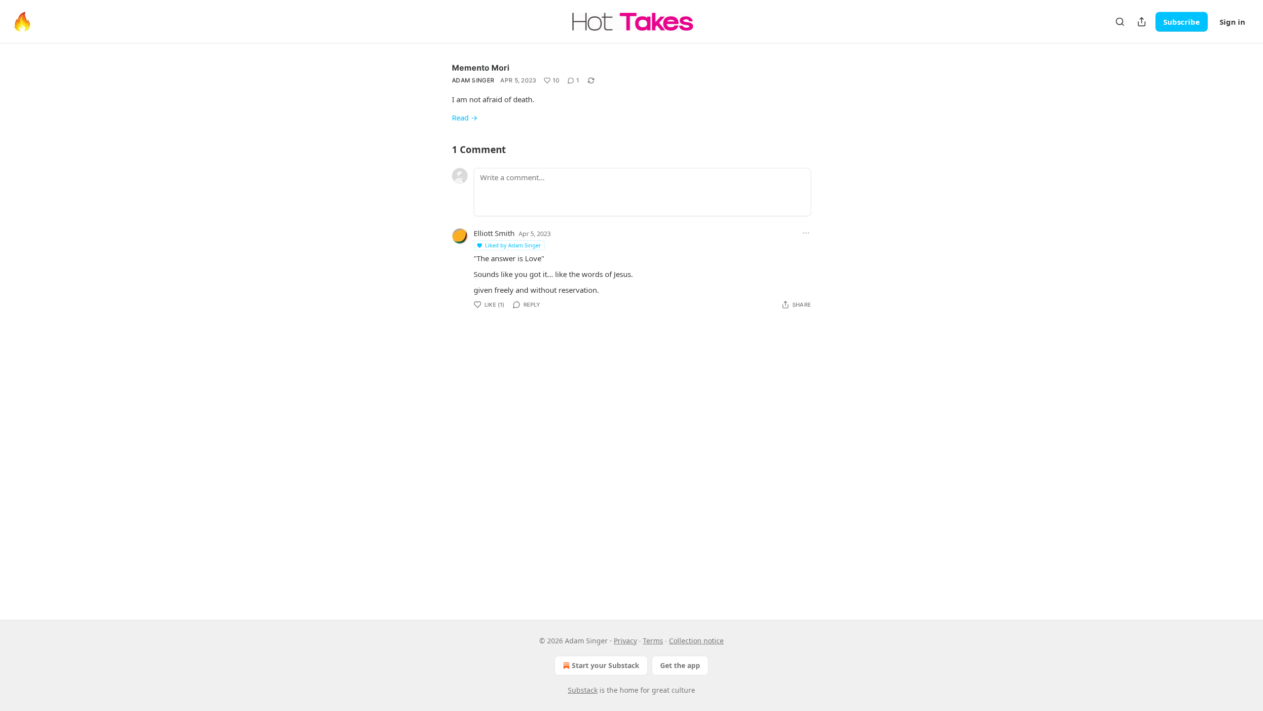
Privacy (625, 640)
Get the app (680, 665)
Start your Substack (605, 665)
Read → (465, 117)
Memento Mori (480, 68)
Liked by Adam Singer (513, 245)
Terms (653, 640)
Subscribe (1181, 22)
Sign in (1232, 22)
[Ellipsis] (806, 233)
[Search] (1120, 22)
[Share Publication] (1142, 22)
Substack (582, 690)
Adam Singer (473, 80)
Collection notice (696, 640)
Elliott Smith (494, 233)
